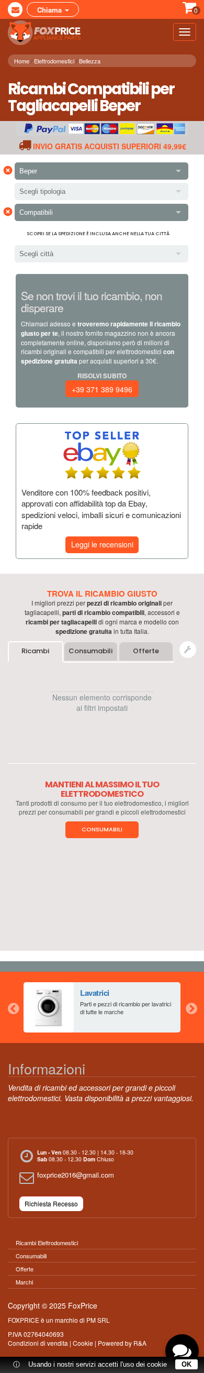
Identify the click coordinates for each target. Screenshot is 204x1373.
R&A (139, 1342)
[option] (102, 1007)
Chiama (50, 10)
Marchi (24, 1282)
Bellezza (89, 61)
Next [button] (191, 1007)
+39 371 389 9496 (102, 389)
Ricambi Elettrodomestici (47, 1242)
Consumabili (90, 651)
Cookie (83, 1342)
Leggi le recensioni (102, 544)
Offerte (146, 651)
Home (21, 61)
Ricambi (35, 651)
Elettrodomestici (54, 61)
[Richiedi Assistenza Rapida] (187, 649)
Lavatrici (94, 992)
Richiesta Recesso (51, 1203)
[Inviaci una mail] (15, 9)
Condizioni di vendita (38, 1342)
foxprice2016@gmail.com (75, 1175)
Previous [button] (13, 1007)
